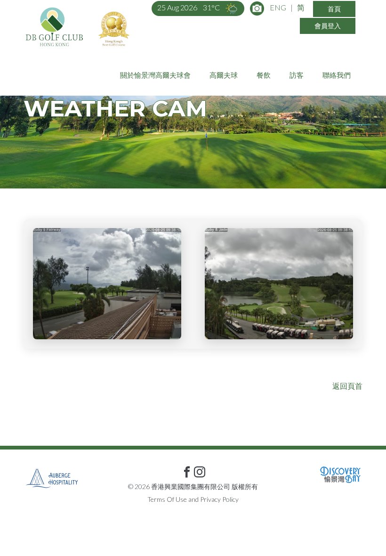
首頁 (334, 9)
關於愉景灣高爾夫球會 (155, 75)
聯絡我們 (336, 75)
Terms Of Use (167, 499)
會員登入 (327, 26)
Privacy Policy (219, 499)
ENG (278, 7)
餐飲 (264, 75)
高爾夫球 (223, 75)
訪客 (297, 75)
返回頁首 (347, 385)
